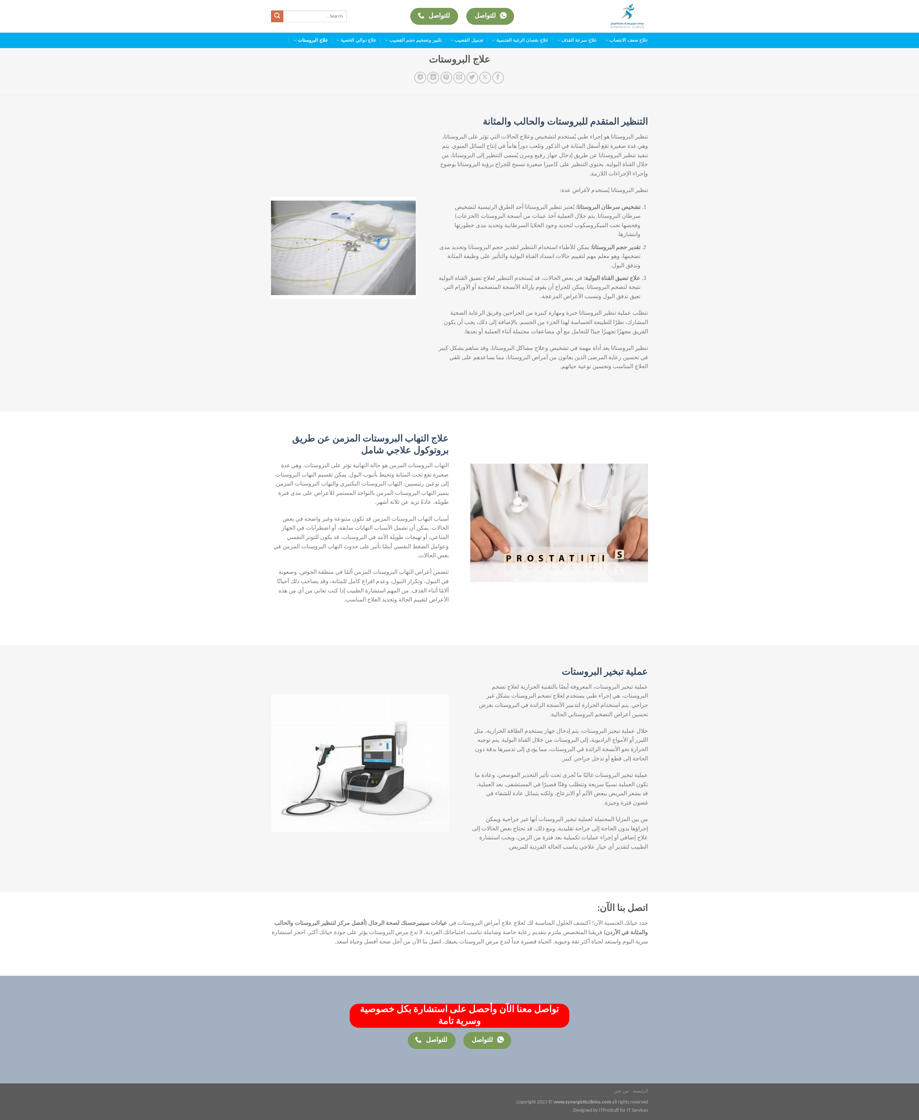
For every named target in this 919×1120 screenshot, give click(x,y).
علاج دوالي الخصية (359, 40)
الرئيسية (640, 1091)
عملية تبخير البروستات (605, 672)
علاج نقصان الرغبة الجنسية (522, 40)
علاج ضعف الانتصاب (629, 40)
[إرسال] (277, 16)
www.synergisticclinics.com (582, 1102)
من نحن (621, 1091)
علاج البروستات (313, 40)
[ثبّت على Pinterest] (446, 78)
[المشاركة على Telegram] (420, 78)
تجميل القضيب (468, 40)
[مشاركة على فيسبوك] (498, 78)
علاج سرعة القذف (579, 40)
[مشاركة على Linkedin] (433, 78)
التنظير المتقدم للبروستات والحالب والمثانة (565, 122)
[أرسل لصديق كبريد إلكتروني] (459, 78)
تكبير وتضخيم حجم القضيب (415, 40)
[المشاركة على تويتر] (472, 78)
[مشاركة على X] (485, 78)
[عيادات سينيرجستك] (618, 16)
